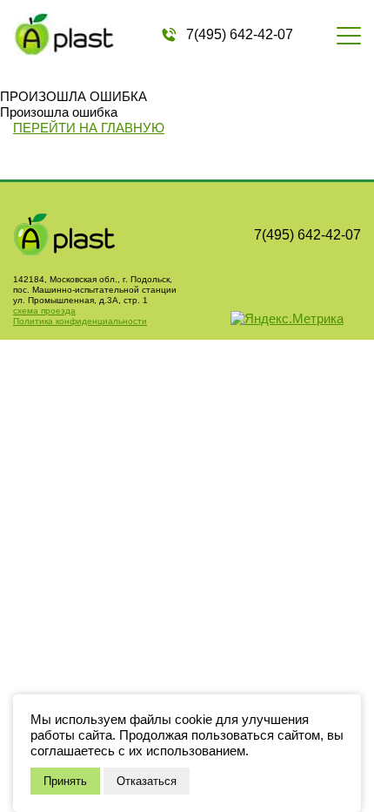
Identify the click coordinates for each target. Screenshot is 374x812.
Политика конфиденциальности (80, 321)
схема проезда (44, 310)
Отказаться (147, 781)
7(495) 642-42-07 (239, 34)
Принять (65, 781)
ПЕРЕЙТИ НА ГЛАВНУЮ (88, 127)
